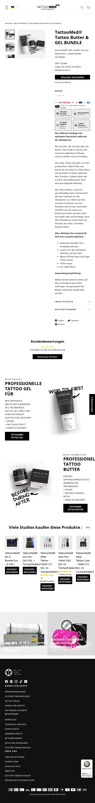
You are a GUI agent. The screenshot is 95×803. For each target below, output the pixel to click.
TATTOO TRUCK (12, 701)
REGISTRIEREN (78, 77)
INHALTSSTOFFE (12, 766)
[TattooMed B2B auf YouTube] (25, 681)
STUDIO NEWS (12, 761)
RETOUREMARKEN (14, 738)
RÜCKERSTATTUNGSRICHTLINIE (20, 780)
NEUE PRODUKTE (20, 23)
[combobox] (14, 7)
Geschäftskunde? (66, 309)
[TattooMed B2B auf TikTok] (20, 681)
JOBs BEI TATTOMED (14, 757)
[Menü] (91, 761)
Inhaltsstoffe (64, 301)
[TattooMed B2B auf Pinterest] (11, 681)
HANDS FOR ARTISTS (15, 705)
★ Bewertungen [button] (92, 404)
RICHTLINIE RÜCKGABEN (16, 743)
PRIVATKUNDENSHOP (15, 691)
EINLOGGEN (66, 77)
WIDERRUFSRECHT (14, 733)
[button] (46, 575)
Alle (88, 527)
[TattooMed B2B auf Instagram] (16, 681)
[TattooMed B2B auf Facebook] (6, 681)
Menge (59, 91)
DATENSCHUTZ (12, 729)
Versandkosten (65, 82)
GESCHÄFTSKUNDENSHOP (17, 696)
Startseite (8, 23)
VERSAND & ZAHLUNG (15, 724)
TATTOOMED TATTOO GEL (17, 436)
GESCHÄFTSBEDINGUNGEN (18, 747)
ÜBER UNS (10, 770)
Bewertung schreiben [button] (47, 356)
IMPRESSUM (11, 719)
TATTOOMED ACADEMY (16, 710)
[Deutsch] (14, 7)
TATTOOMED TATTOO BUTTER (75, 508)
